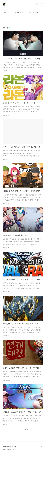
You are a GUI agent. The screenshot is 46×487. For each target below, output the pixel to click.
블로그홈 (6, 12)
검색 (37, 4)
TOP (41, 446)
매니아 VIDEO (19, 12)
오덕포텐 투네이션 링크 (9, 446)
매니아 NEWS (34, 12)
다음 (31, 429)
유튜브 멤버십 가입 (8, 449)
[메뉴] (41, 4)
